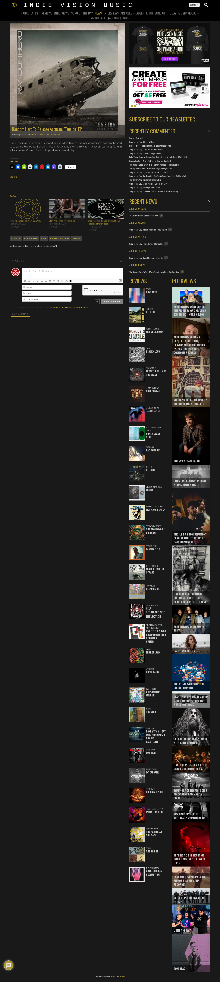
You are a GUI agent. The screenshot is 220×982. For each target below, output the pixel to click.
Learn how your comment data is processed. (69, 307)
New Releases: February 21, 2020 (25, 220)
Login (120, 261)
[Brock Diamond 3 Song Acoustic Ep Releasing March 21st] (106, 209)
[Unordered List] (46, 281)
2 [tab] (135, 106)
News (98, 13)
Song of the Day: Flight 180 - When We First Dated (149, 172)
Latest (35, 13)
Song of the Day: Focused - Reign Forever (145, 153)
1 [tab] (132, 106)
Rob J (34, 134)
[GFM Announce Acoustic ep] (67, 209)
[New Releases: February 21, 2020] (28, 209)
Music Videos (187, 13)
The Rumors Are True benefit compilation (145, 179)
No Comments (53, 134)
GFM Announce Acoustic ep (62, 220)
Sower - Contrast (136, 138)
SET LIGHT (194, 5)
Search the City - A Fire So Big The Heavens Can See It (150, 160)
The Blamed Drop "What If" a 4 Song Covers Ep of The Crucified (154, 164)
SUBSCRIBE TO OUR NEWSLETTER (162, 119)
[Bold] (25, 281)
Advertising (144, 13)
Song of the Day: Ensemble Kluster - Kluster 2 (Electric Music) (153, 191)
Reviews (46, 13)
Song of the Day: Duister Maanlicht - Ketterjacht (148, 229)
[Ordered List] (42, 281)
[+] (66, 280)
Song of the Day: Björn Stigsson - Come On (146, 257)
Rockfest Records (59, 238)
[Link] (58, 281)
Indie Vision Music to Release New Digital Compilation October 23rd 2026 (158, 157)
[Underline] (33, 281)
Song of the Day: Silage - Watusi (141, 141)
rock (43, 238)
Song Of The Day (82, 13)
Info (125, 17)
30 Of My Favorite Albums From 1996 (143, 215)
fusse (122, 976)
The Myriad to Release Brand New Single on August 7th (150, 168)
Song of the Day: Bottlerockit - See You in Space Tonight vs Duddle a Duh (157, 176)
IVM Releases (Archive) (105, 17)
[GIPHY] (71, 281)
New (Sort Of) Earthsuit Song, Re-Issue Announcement (150, 145)
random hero (31, 238)
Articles (126, 13)
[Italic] (29, 281)
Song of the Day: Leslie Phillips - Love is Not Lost (148, 183)
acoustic (15, 238)
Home (25, 13)
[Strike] (37, 281)
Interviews (61, 13)
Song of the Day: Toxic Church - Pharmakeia (146, 149)
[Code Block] (54, 281)
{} (62, 280)
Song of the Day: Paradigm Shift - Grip (144, 187)
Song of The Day (165, 13)
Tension (77, 238)
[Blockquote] (50, 281)
